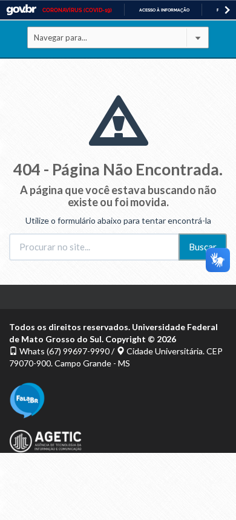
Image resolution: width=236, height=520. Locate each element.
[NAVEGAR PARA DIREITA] (227, 10)
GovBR (21, 10)
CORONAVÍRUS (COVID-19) (77, 10)
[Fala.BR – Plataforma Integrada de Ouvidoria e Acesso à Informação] (118, 400)
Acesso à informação (164, 10)
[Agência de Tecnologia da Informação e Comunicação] (118, 441)
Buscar (203, 246)
